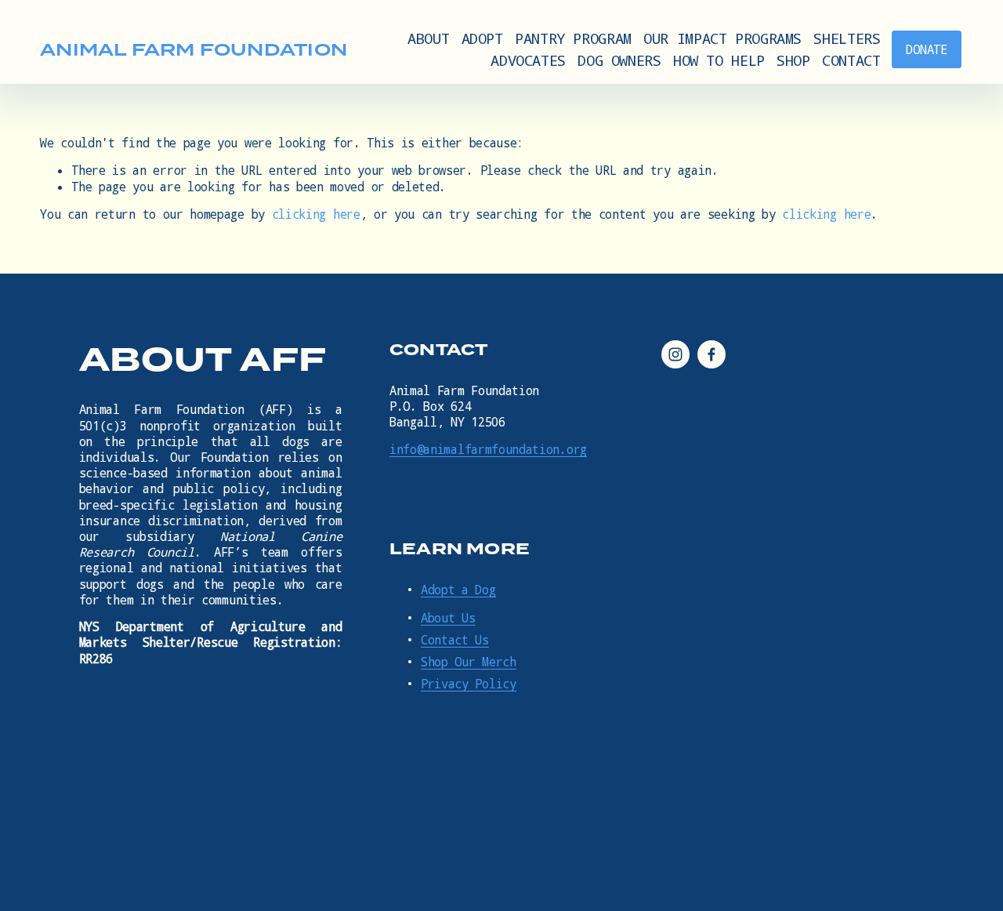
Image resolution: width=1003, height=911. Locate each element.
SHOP (793, 60)
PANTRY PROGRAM (573, 38)
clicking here (316, 214)
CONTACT (851, 60)
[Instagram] (675, 354)
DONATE (926, 49)
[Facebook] (711, 354)
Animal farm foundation (193, 49)
